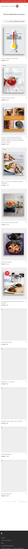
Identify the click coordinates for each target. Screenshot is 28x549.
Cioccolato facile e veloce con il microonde (12, 421)
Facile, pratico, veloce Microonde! (9, 222)
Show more (3, 60)
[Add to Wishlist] (26, 58)
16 (25, 501)
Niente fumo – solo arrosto (8, 381)
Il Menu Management (6, 454)
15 (22, 501)
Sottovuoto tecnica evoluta (7, 97)
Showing (15, 21)
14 (20, 501)
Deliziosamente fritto (6, 342)
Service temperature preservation (9, 58)
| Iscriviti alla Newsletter (7, 545)
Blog (2, 543)
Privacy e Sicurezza (6, 540)
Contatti (3, 537)
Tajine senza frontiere (6, 262)
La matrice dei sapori (6, 493)
